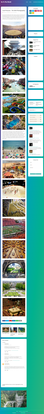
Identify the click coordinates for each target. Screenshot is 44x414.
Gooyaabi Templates (28, 412)
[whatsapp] (30, 13)
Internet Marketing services (38, 103)
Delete (7, 351)
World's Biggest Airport (5, 333)
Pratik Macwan (5, 12)
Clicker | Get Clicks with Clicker (23, 411)
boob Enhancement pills (16, 360)
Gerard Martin (7, 363)
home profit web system (14, 350)
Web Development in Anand (39, 105)
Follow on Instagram (33, 121)
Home (3, 8)
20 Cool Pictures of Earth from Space (21, 334)
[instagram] (38, 11)
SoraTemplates (18, 412)
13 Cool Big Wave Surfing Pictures (37, 42)
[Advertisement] (34, 23)
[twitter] (33, 11)
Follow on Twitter (33, 115)
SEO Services (31, 104)
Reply (5, 351)
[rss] (33, 13)
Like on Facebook (32, 117)
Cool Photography (6, 8)
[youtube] (41, 11)
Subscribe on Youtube (33, 119)
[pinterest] (36, 11)
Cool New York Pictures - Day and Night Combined (13, 334)
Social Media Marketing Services (32, 103)
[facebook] (30, 11)
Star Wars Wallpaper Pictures (33, 146)
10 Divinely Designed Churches (8, 408)
